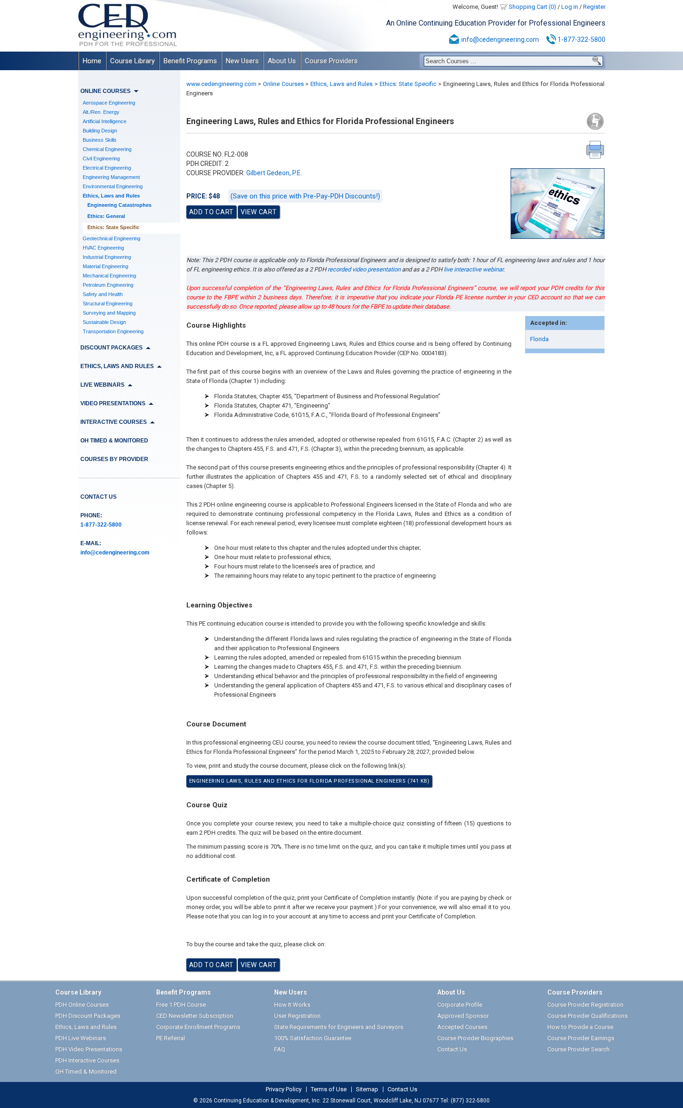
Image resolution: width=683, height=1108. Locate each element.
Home (92, 61)
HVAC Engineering (103, 248)
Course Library (132, 61)
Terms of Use (329, 1089)
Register (594, 6)
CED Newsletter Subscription (194, 1015)
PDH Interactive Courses (87, 1060)
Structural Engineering (107, 303)
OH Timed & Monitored (114, 440)
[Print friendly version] (595, 149)
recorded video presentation (364, 269)
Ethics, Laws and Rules (111, 195)
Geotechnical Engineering (111, 238)
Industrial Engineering (107, 257)
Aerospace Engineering (109, 103)
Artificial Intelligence (104, 121)
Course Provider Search (578, 1049)
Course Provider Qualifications (587, 1015)
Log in (569, 6)
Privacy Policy (284, 1089)
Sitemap (367, 1089)
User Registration (297, 1015)
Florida (539, 339)
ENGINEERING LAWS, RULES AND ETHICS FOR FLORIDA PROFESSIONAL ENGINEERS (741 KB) (309, 781)
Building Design (100, 130)
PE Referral (170, 1038)
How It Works (292, 1004)
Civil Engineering (101, 158)
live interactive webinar (473, 269)
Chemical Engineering (107, 149)
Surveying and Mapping (109, 313)
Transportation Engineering (113, 331)
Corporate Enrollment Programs (198, 1026)
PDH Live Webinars (80, 1038)
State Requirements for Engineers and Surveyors (338, 1026)
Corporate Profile (459, 1004)
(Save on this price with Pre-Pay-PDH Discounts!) (305, 196)
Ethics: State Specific (113, 227)
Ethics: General (106, 216)
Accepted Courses (462, 1026)
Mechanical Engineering (109, 275)
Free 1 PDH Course (181, 1004)
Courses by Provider (114, 459)
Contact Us (98, 497)
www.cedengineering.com (221, 83)
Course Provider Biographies (475, 1038)
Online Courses (283, 83)
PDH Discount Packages (87, 1015)
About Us (282, 61)
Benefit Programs (190, 61)
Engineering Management (111, 177)
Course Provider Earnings (580, 1038)
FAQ (279, 1049)
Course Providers (331, 61)
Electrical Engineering (107, 168)
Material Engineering (105, 266)
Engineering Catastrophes (119, 205)
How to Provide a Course (580, 1026)
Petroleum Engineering (108, 285)
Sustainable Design (104, 322)
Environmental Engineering (113, 186)
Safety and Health (103, 294)
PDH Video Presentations (88, 1049)
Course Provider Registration (585, 1004)
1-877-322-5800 (581, 39)
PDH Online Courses (82, 1004)
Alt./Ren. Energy (101, 112)
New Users (242, 61)
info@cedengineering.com (500, 39)
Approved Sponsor (463, 1015)
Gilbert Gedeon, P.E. (274, 173)
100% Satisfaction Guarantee (312, 1038)
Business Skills (100, 140)
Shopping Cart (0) (532, 6)
